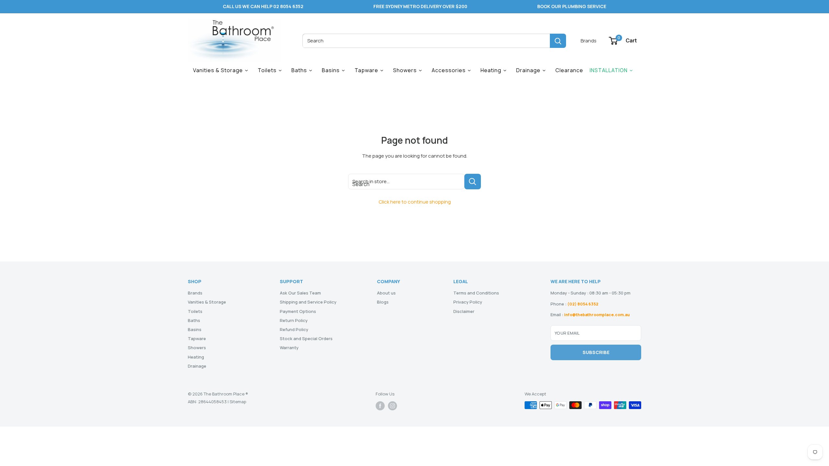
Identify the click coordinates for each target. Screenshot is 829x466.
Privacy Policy (467, 302)
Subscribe (596, 352)
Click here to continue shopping (415, 201)
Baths (194, 320)
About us (386, 293)
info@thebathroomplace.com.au (597, 314)
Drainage (197, 366)
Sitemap (238, 402)
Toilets (195, 311)
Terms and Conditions (476, 293)
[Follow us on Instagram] (392, 405)
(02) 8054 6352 (582, 304)
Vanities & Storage (207, 302)
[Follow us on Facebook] (380, 405)
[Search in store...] (472, 181)
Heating (196, 357)
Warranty (289, 347)
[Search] (558, 41)
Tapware (197, 338)
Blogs (383, 302)
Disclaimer (463, 311)
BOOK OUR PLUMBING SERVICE (571, 6)
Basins (194, 329)
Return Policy (294, 320)
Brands (588, 40)
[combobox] (426, 41)
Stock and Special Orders (306, 338)
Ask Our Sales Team (300, 293)
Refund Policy (294, 329)
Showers (197, 347)
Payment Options (298, 311)
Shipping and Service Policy (308, 302)
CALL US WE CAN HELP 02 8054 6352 (263, 6)
